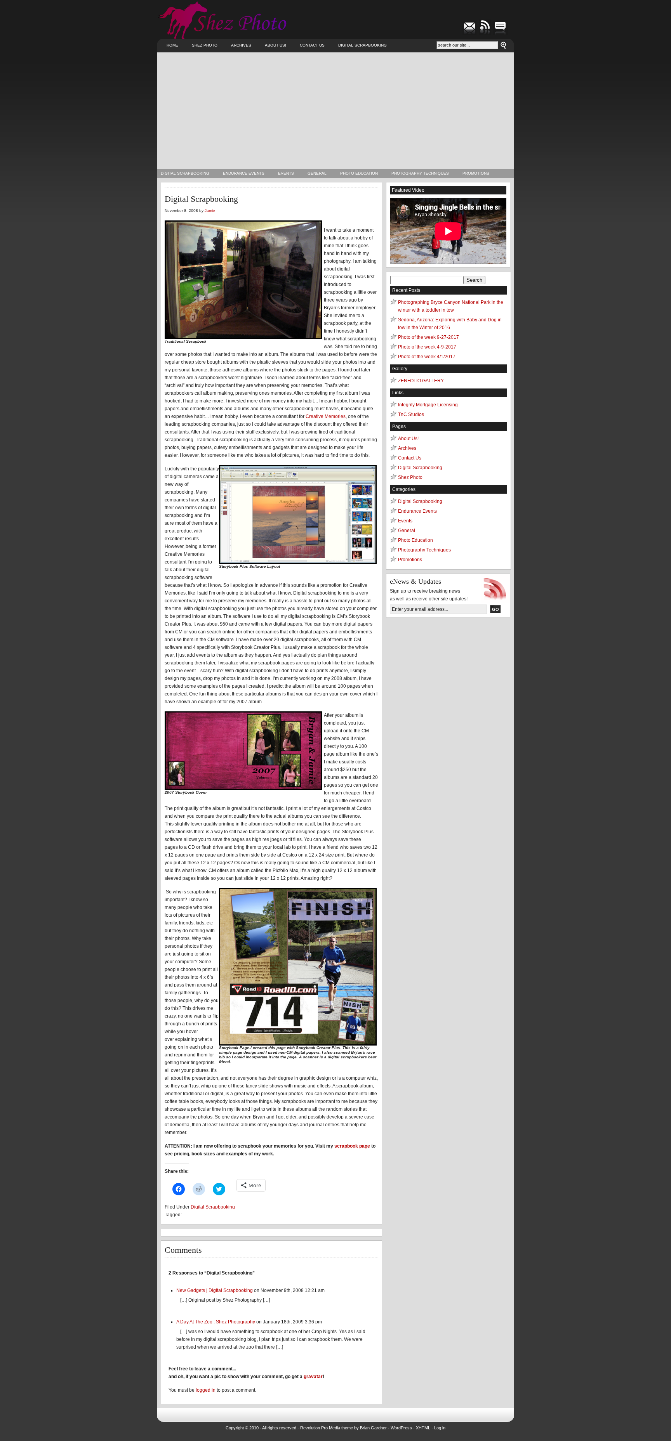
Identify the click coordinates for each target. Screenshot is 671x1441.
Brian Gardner (373, 1427)
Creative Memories (326, 416)
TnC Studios (411, 414)
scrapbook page (352, 1146)
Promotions (475, 173)
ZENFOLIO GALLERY (421, 380)
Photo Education (359, 173)
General (317, 173)
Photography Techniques (420, 173)
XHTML (423, 1427)
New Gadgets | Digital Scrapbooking (214, 1290)
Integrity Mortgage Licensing (428, 405)
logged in (206, 1390)
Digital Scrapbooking (362, 45)
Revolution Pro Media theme (326, 1427)
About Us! (275, 45)
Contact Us (312, 45)
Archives (241, 45)
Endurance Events (243, 173)
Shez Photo (204, 45)
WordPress (401, 1427)
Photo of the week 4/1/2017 (426, 356)
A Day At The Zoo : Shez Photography (215, 1322)
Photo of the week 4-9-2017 (427, 347)
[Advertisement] (335, 110)
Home (172, 45)
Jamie (210, 210)
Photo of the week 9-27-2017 (428, 337)
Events (286, 173)
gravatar (313, 1376)
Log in (439, 1427)
